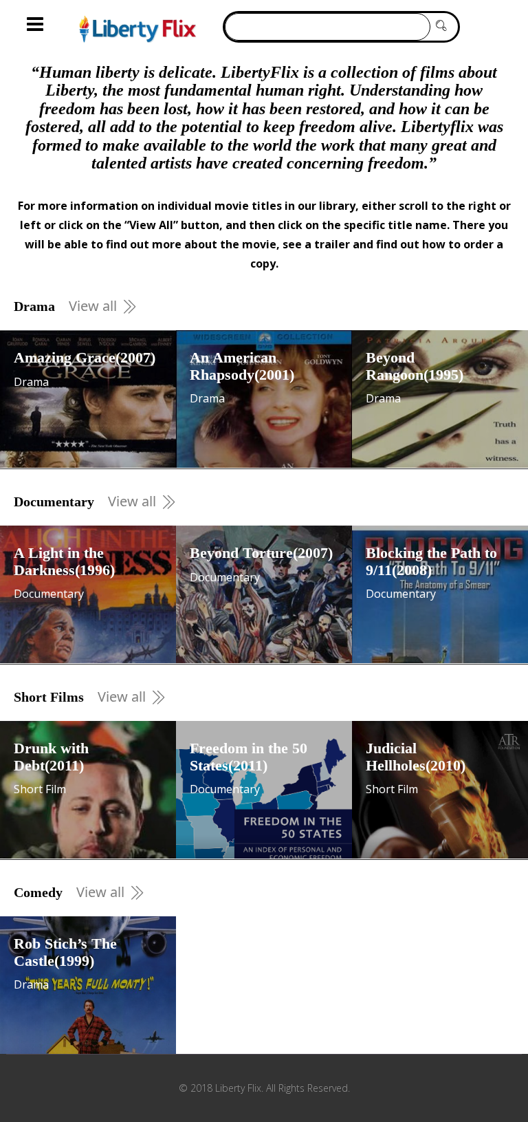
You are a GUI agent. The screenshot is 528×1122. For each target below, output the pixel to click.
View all (93, 305)
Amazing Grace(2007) (84, 357)
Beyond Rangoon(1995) (414, 365)
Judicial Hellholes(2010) (415, 756)
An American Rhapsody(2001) (242, 365)
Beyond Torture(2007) (261, 552)
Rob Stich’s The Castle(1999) (65, 952)
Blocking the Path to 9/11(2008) (431, 561)
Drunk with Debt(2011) (51, 756)
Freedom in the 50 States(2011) (248, 756)
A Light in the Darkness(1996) (64, 561)
